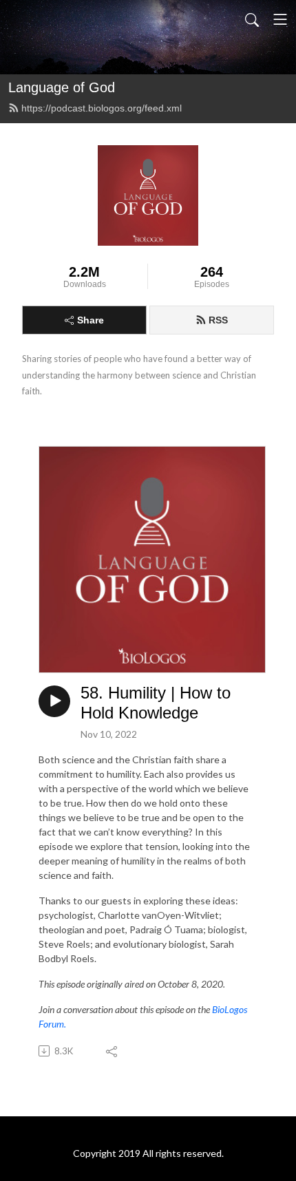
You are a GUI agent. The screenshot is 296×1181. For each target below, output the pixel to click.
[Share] (112, 1050)
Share (90, 320)
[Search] (252, 19)
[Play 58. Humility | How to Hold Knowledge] (54, 701)
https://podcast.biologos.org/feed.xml (101, 108)
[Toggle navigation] (280, 19)
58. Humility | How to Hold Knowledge (156, 702)
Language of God (61, 87)
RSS (218, 320)
